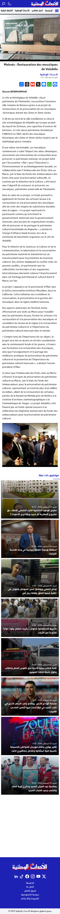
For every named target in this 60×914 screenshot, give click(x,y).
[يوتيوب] (38, 876)
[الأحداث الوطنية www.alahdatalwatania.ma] (45, 3)
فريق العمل (30, 890)
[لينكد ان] (16, 876)
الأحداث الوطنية (22, 10)
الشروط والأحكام (30, 898)
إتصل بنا (30, 886)
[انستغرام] (33, 876)
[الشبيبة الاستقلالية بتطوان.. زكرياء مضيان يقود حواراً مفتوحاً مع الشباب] (30, 617)
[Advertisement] (30, 826)
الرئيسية (48, 10)
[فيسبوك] (27, 876)
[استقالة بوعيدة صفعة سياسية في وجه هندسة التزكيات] (30, 539)
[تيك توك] (21, 876)
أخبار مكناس (37, 10)
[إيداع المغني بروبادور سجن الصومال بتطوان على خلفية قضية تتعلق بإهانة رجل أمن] (30, 578)
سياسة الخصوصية (30, 894)
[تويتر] (44, 876)
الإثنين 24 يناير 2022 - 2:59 (49, 77)
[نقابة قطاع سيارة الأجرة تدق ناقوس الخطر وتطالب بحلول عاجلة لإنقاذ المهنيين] (30, 657)
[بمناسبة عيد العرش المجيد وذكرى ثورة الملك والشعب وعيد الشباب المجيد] (30, 775)
